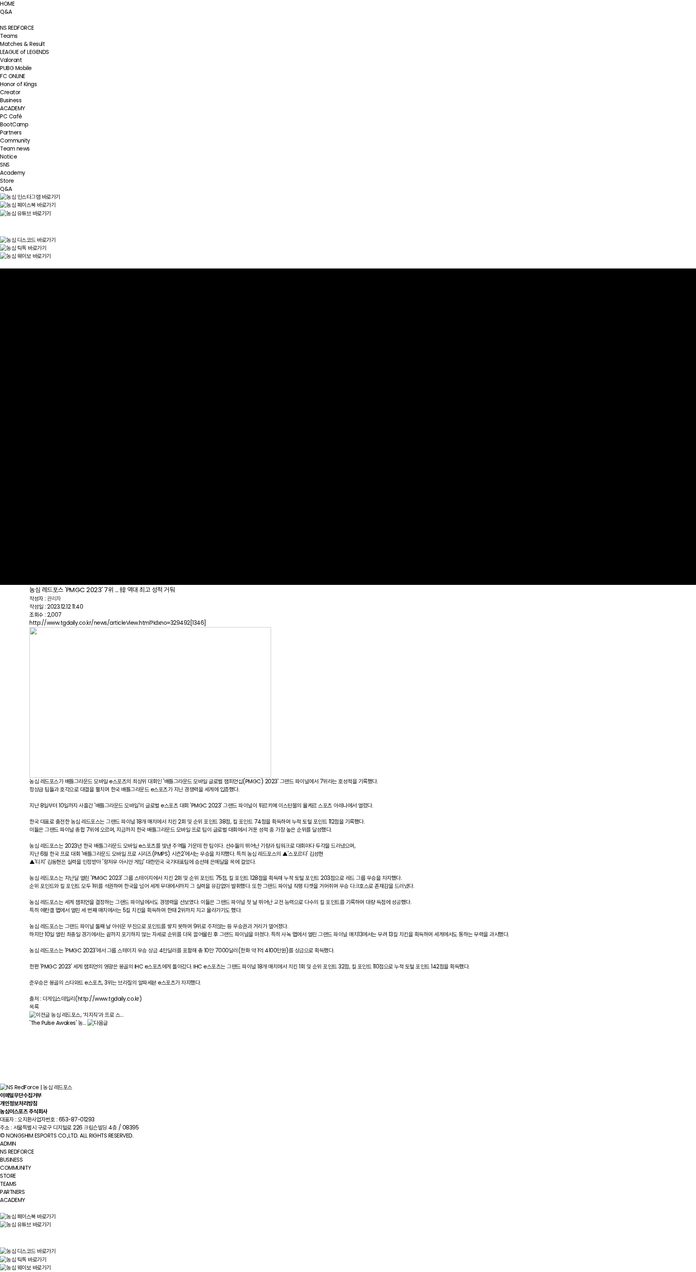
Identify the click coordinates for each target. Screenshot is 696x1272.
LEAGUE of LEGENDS (24, 52)
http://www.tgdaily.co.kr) (110, 999)
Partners (10, 132)
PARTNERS (12, 1192)
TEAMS (8, 1184)
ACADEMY (12, 108)
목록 (34, 1007)
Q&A (6, 12)
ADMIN (8, 1144)
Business (10, 100)
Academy (12, 173)
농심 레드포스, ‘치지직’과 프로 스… (87, 1015)
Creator (10, 92)
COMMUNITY (15, 1168)
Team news (15, 149)
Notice (8, 157)
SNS (5, 165)
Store (7, 181)
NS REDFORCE (17, 28)
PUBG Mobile (16, 68)
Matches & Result (22, 44)
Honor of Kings (18, 84)
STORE (8, 1176)
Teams (9, 36)
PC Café (11, 116)
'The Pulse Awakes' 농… (57, 1023)
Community (15, 141)
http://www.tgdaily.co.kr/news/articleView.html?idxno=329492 (117, 623)
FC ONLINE (12, 76)
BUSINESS (11, 1160)
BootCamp (14, 124)
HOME (7, 4)
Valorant (11, 60)
